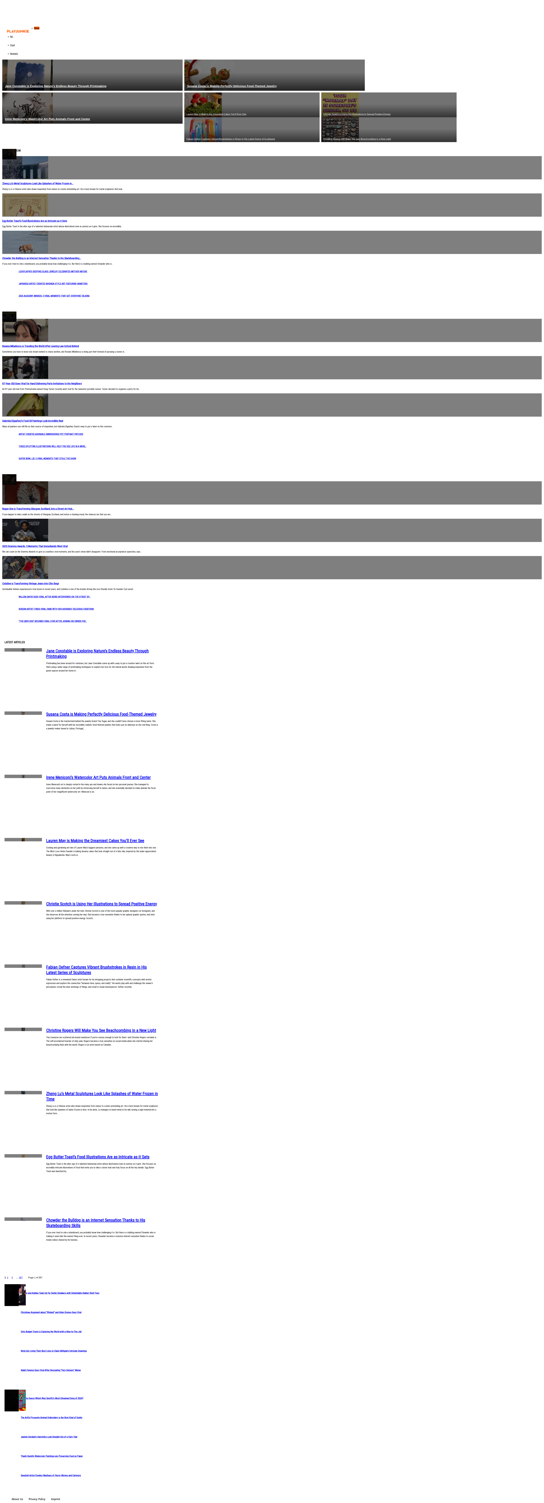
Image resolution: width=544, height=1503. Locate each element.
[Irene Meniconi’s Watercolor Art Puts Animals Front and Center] (92, 108)
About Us (17, 1499)
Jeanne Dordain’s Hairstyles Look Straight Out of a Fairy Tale (49, 1436)
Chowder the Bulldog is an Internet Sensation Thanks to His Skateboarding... (41, 258)
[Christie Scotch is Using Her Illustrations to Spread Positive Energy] (389, 106)
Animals (14, 53)
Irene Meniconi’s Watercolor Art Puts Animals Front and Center (98, 777)
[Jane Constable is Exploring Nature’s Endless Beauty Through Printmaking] (92, 75)
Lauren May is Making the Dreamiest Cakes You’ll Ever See (95, 840)
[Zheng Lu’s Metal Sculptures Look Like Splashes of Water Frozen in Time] (272, 167)
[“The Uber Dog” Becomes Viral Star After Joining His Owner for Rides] (9, 479)
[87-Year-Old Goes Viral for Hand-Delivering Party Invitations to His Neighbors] (272, 367)
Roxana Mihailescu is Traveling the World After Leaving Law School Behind (40, 346)
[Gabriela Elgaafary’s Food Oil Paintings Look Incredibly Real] (272, 405)
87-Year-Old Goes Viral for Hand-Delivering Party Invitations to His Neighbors (42, 383)
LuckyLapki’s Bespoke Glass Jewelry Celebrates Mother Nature (53, 271)
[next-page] (25, 1278)
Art (11, 36)
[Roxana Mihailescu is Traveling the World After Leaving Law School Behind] (272, 330)
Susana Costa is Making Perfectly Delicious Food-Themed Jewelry (101, 714)
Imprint (55, 1499)
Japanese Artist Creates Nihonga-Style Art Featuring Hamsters (53, 283)
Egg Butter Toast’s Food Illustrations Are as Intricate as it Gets (34, 220)
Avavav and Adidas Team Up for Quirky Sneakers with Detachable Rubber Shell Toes (60, 1293)
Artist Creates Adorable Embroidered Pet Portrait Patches (51, 434)
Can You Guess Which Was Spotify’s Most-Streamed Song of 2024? (52, 1398)
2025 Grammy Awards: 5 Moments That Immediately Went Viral (35, 546)
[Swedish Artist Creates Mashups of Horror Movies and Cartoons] (12, 1400)
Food (12, 45)
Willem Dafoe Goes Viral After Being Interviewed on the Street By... (55, 596)
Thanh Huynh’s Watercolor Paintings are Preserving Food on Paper (52, 1456)
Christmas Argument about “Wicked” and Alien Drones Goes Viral (51, 1312)
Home (36, 28)
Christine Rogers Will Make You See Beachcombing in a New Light (101, 1030)
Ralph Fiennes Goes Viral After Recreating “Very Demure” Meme (51, 1370)
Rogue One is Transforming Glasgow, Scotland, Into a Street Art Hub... (38, 508)
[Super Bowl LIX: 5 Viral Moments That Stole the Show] (9, 317)
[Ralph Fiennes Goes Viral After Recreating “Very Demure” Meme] (12, 1295)
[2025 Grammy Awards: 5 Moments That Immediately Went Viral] (272, 530)
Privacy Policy (37, 1499)
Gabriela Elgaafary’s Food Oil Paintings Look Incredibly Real (32, 420)
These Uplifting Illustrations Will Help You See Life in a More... (52, 446)
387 (21, 1277)
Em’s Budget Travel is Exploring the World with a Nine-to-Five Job (51, 1331)
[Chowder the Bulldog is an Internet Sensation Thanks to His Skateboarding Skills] (272, 242)
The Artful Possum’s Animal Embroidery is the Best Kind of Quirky (51, 1417)
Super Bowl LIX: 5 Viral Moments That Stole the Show (47, 458)
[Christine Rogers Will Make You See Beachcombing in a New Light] (389, 131)
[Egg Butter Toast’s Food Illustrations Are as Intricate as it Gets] (272, 205)
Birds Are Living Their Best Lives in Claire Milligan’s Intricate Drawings (54, 1350)
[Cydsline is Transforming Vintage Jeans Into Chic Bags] (272, 567)
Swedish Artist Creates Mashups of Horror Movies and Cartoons (51, 1475)
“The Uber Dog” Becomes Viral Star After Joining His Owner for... (53, 621)
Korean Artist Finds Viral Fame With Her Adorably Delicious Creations (56, 609)
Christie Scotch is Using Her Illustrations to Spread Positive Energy (101, 903)
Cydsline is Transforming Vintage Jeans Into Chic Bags (30, 583)
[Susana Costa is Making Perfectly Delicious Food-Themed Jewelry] (274, 75)
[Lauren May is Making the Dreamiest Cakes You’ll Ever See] (252, 106)
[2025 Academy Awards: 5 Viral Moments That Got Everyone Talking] (9, 154)
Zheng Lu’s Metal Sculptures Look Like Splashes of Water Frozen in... (37, 183)
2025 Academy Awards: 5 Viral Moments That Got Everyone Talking (54, 296)
